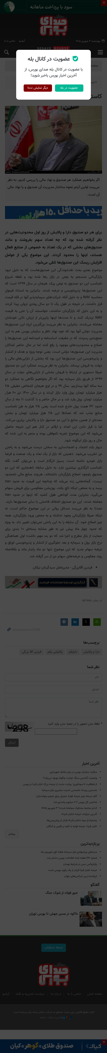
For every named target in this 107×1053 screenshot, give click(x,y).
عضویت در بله (69, 87)
